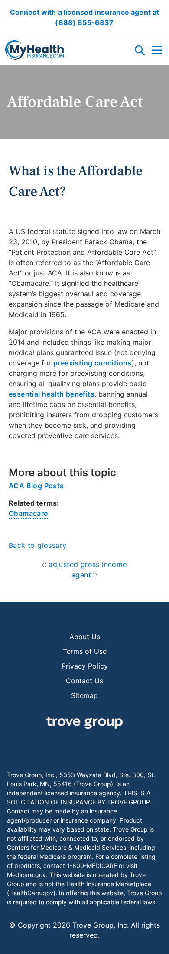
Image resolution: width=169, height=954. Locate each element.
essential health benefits (51, 394)
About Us (84, 636)
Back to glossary (37, 545)
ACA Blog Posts (36, 485)
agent (81, 574)
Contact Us (84, 680)
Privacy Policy (85, 666)
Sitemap (84, 695)
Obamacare (28, 513)
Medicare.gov (26, 874)
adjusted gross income (88, 564)
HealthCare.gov (31, 892)
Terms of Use (85, 651)
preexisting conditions (92, 363)
